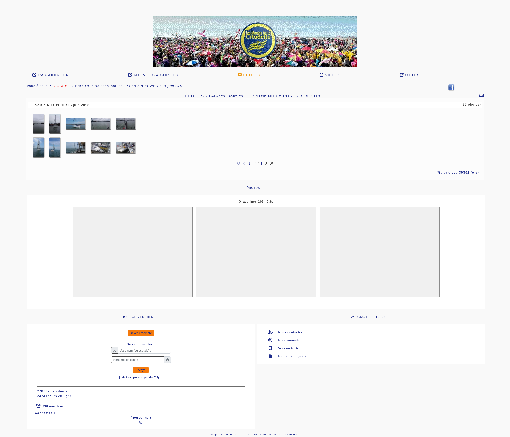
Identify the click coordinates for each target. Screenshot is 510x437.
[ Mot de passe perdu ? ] (141, 377)
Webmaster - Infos (413, 317)
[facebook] (451, 87)
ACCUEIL (62, 86)
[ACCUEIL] (255, 41)
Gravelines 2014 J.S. (256, 201)
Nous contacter (290, 332)
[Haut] (2, 36)
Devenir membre (141, 333)
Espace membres (183, 317)
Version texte (288, 348)
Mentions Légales (291, 356)
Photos (360, 188)
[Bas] (2, 46)
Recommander (289, 340)
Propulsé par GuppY (224, 434)
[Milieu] (2, 41)
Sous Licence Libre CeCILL (279, 434)
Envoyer (140, 370)
